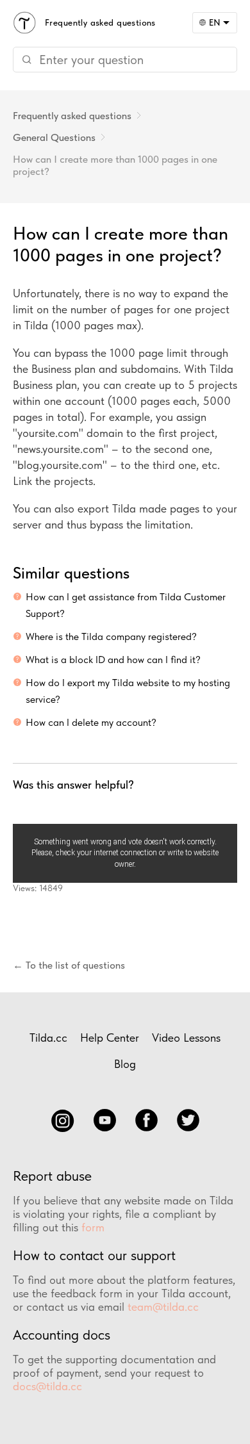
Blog (125, 1064)
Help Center (109, 1037)
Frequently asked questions (72, 116)
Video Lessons (186, 1037)
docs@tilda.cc (47, 1386)
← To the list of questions (69, 965)
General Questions (54, 137)
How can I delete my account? (91, 722)
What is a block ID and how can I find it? (113, 659)
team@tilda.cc (163, 1306)
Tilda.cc (48, 1037)
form (92, 1227)
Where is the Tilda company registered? (111, 636)
